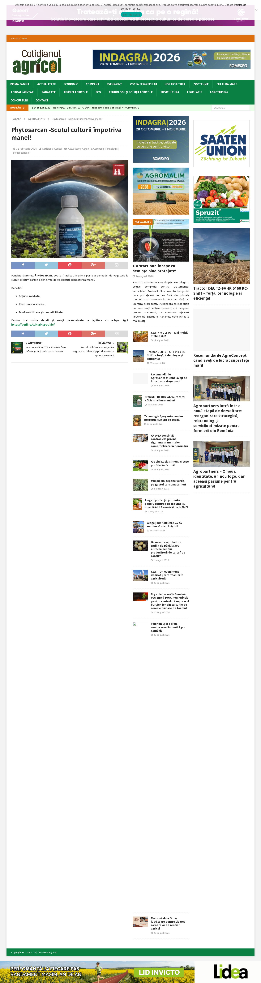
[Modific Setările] (256, 10)
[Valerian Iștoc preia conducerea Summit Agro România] (140, 765)
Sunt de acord (131, 14)
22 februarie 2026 (26, 149)
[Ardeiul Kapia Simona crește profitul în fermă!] (140, 465)
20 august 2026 (161, 583)
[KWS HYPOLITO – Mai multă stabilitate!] (140, 336)
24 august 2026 (145, 276)
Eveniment (114, 84)
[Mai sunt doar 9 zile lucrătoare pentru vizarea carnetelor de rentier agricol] (140, 922)
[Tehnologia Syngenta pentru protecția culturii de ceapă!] (137, 420)
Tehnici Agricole (75, 92)
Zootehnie (201, 84)
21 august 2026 (161, 488)
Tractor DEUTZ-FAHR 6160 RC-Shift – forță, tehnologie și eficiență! (166, 355)
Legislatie (194, 92)
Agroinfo (87, 149)
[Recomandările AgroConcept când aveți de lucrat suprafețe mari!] (140, 378)
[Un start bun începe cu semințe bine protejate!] (161, 240)
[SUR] (221, 165)
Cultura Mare (226, 84)
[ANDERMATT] (221, 221)
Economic (71, 84)
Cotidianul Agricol (52, 149)
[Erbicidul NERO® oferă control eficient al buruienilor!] (137, 401)
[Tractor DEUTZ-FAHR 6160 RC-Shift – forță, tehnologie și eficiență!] (138, 356)
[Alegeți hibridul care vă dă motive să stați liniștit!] (138, 527)
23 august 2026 (161, 385)
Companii (92, 84)
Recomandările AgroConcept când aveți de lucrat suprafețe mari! (169, 378)
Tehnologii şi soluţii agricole (131, 92)
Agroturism (219, 92)
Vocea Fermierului (143, 84)
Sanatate (48, 92)
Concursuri (19, 100)
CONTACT (42, 100)
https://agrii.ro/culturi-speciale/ (33, 325)
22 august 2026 (161, 450)
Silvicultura (169, 92)
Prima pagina (19, 84)
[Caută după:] (231, 107)
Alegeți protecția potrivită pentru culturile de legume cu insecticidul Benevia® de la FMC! (166, 504)
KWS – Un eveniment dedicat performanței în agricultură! (167, 575)
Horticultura (175, 84)
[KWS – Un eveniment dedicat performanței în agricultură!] (140, 575)
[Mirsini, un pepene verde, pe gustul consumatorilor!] (140, 485)
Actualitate (46, 84)
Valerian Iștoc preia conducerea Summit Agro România (168, 627)
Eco (98, 92)
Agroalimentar (22, 92)
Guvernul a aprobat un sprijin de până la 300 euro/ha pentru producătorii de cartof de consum (168, 549)
